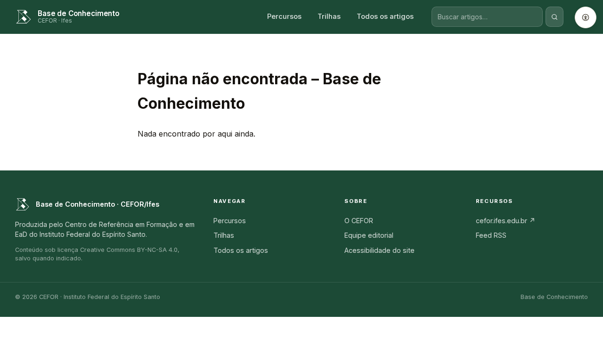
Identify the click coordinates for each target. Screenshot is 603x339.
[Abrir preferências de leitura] (585, 17)
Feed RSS (491, 235)
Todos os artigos (385, 16)
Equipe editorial (368, 235)
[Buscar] (554, 17)
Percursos (284, 16)
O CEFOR (358, 221)
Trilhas (329, 16)
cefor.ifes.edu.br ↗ (506, 221)
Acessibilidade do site (379, 250)
